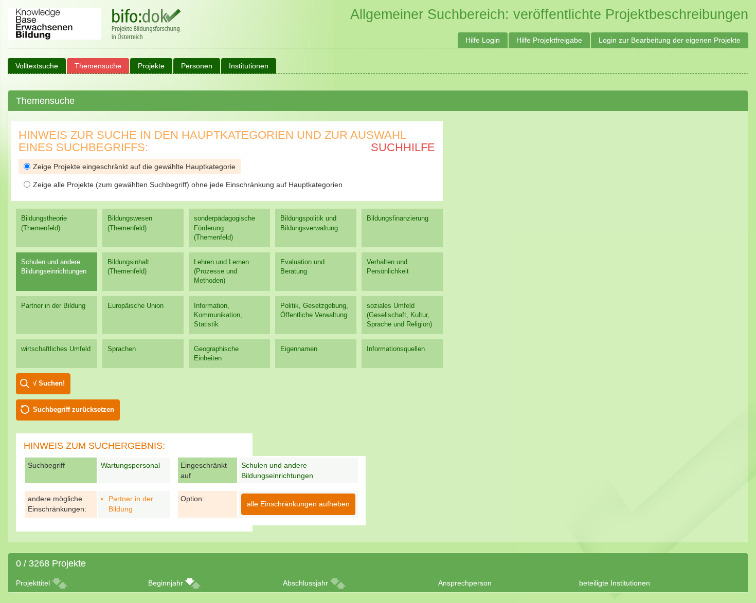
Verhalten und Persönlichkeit (388, 266)
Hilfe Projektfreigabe (549, 40)
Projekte (151, 66)
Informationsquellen (396, 349)
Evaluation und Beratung (302, 266)
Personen (196, 66)
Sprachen (121, 349)
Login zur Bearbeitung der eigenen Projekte (670, 40)
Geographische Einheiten (216, 353)
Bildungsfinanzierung (397, 218)
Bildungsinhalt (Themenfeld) (128, 266)
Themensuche (98, 66)
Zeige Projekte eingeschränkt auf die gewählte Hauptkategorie (134, 166)
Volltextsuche (36, 66)
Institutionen (248, 66)
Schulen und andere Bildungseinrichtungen (53, 266)
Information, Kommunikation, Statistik (218, 315)
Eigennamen (298, 349)
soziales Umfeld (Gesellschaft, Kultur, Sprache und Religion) (399, 315)
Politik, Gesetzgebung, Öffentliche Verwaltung (314, 310)
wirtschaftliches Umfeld (56, 349)
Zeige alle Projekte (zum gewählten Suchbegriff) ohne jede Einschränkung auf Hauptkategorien (188, 184)
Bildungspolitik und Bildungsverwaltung (309, 222)
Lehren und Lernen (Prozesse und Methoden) (221, 271)
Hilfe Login (482, 40)
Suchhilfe (403, 147)
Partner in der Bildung (53, 305)
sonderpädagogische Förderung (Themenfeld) (224, 227)
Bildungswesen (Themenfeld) (129, 222)
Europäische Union (135, 305)
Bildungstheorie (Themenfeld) (44, 222)
